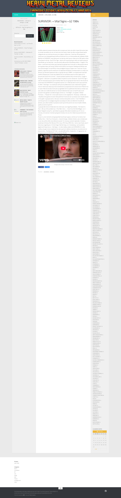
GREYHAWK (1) (96, 155)
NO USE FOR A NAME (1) (98, 255)
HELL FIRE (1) (96, 165)
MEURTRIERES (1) (97, 235)
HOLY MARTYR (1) (97, 176)
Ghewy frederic (17, 43)
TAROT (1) (95, 366)
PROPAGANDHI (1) (97, 284)
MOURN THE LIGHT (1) (98, 244)
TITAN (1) (95, 383)
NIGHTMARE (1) (96, 254)
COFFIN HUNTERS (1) (97, 79)
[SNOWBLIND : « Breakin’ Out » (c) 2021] (24, 131)
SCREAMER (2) (96, 324)
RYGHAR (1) (95, 308)
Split (15, 477)
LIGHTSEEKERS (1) (97, 208)
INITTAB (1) (95, 181)
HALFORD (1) (95, 158)
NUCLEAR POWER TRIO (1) (98, 259)
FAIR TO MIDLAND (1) (97, 126)
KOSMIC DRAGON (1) (97, 203)
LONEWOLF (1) (96, 210)
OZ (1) (94, 269)
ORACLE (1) (95, 262)
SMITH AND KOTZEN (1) (98, 334)
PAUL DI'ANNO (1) (97, 274)
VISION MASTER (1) (97, 407)
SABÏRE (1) (95, 309)
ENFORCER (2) (96, 121)
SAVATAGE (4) (96, 319)
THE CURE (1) (96, 370)
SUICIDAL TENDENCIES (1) (98, 360)
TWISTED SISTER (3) (97, 393)
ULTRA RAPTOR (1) (97, 400)
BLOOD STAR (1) (96, 54)
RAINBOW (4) (96, 291)
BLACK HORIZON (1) (97, 44)
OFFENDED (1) (96, 260)
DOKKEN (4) (95, 107)
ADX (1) (94, 28)
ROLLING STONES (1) (97, 303)
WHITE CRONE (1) (96, 422)
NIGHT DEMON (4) (97, 247)
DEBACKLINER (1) (96, 96)
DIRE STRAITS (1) (96, 106)
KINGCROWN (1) (96, 198)
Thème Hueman (32, 495)
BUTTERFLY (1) (96, 65)
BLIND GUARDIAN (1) (97, 52)
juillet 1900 (16, 463)
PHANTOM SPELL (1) (97, 276)
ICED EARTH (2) (96, 180)
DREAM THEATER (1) (97, 111)
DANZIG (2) (95, 87)
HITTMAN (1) (95, 175)
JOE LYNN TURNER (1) (97, 190)
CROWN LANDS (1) (97, 86)
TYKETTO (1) (95, 397)
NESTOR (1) (95, 245)
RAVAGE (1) (95, 292)
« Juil (96, 449)
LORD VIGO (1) (96, 213)
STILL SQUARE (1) (96, 356)
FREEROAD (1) (96, 138)
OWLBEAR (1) (96, 267)
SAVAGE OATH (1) (96, 318)
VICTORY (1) (95, 405)
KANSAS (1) (95, 193)
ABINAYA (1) (95, 22)
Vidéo (15, 482)
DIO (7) (94, 104)
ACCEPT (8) (95, 27)
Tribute (15, 478)
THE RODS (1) (96, 375)
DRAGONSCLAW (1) (97, 109)
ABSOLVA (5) (95, 23)
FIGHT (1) (95, 129)
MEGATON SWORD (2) (97, 229)
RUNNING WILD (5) (97, 306)
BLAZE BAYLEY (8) (97, 49)
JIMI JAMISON (63, 29)
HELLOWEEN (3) (96, 166)
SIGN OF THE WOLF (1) (98, 326)
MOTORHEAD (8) (96, 242)
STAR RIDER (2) (96, 353)
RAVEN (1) (95, 294)
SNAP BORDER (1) (97, 336)
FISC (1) (94, 133)
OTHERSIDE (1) (96, 264)
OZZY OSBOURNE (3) (97, 271)
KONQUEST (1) (96, 202)
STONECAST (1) (96, 358)
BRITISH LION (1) (96, 62)
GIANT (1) (95, 151)
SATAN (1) (95, 316)
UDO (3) (94, 398)
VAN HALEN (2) (96, 402)
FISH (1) (94, 134)
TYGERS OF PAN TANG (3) (98, 395)
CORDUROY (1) (96, 82)
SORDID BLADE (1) (97, 343)
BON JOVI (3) (95, 59)
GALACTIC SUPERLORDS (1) (99, 141)
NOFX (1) (95, 257)
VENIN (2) (95, 403)
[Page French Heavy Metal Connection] (33, 15)
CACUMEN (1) (96, 67)
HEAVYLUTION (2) (97, 163)
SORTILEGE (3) (96, 345)
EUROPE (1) (95, 123)
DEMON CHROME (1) (97, 101)
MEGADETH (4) (96, 227)
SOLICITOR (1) (96, 340)
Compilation (16, 470)
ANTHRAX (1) (95, 35)
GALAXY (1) (95, 143)
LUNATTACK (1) (96, 215)
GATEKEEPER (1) (96, 148)
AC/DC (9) (95, 25)
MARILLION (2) (96, 223)
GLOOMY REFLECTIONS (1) (98, 153)
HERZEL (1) (95, 171)
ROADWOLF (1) (96, 301)
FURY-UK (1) (95, 139)
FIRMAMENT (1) (96, 131)
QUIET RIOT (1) (96, 289)
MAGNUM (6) (96, 217)
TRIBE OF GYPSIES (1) (97, 392)
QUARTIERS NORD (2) (97, 286)
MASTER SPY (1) (96, 225)
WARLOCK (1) (96, 413)
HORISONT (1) (96, 178)
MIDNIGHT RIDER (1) (97, 239)
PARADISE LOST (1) (97, 272)
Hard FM (61, 30)
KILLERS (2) (95, 197)
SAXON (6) (95, 321)
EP (14, 472)
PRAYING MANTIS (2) (97, 281)
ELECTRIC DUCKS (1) (97, 118)
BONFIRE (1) (95, 60)
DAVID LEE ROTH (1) (97, 89)
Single (15, 475)
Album (62, 27)
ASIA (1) (94, 39)
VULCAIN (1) (95, 410)
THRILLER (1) (95, 382)
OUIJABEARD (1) (96, 266)
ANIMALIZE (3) (96, 33)
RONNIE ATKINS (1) (97, 304)
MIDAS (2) (95, 237)
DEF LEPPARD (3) (96, 99)
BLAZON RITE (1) (96, 50)
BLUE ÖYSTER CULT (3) (98, 55)
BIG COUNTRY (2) (96, 42)
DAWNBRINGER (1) (97, 92)
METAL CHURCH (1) (97, 230)
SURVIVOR (69, 29)
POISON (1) (95, 279)
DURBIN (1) (95, 114)
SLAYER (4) (95, 331)
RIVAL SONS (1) (96, 299)
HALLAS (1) (95, 160)
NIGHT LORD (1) (96, 249)
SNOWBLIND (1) (96, 338)
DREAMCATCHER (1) (97, 113)
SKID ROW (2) (96, 329)
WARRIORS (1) (96, 419)
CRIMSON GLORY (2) (97, 84)
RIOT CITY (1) (95, 297)
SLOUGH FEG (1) (96, 333)
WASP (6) (95, 420)
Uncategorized (17, 480)
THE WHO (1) (95, 378)
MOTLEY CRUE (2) (96, 240)
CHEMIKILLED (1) (96, 74)
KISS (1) (94, 200)
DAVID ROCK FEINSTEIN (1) (99, 91)
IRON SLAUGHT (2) (97, 186)
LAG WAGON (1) (96, 207)
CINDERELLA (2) (96, 77)
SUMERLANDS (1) (96, 361)
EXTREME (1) (95, 124)
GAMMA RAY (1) (96, 146)
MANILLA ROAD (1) (97, 220)
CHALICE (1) (95, 72)
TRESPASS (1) (96, 390)
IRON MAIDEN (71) (97, 185)
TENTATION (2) (96, 368)
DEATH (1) (95, 94)
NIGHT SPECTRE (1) (97, 250)
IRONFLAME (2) (96, 188)
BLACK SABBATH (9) (97, 45)
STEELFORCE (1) (96, 355)
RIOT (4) (94, 296)
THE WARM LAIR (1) (97, 376)
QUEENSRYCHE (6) (97, 287)
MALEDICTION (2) (96, 218)
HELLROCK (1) (96, 168)
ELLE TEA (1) (95, 119)
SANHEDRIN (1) (96, 314)
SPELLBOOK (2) (96, 350)
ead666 (41, 25)
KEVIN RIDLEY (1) (96, 195)
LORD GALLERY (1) (97, 212)
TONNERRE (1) (96, 385)
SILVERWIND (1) (96, 328)
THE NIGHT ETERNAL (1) (98, 373)
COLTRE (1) (95, 81)
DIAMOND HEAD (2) (97, 102)
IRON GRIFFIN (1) (96, 183)
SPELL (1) (95, 348)
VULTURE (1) (95, 412)
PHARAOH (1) (96, 277)
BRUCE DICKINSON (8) (97, 64)
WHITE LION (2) (96, 424)
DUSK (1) (95, 116)
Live (15, 473)
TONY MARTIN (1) (96, 387)
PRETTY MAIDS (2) (97, 282)
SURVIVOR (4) (96, 363)
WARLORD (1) (96, 415)
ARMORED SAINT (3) (97, 37)
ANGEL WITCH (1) (96, 32)
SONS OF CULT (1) (97, 341)
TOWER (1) (95, 388)
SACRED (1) (95, 313)
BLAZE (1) (95, 47)
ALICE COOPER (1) (97, 30)
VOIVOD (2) (95, 408)
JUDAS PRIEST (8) (96, 192)
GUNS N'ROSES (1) (97, 156)
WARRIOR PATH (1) (97, 417)
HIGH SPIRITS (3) (96, 173)
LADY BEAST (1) (96, 205)
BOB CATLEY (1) (96, 57)
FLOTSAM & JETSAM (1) (98, 136)
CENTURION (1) (96, 70)
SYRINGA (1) (95, 365)
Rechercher (16, 33)
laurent (15, 56)
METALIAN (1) (96, 232)
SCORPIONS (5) (96, 323)
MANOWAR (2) (96, 222)
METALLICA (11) (96, 234)
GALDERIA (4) (96, 144)
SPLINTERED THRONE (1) (98, 351)
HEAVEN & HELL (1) (97, 161)
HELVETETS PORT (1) (97, 170)
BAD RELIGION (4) (96, 40)
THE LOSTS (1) (96, 371)
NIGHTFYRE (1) (96, 252)
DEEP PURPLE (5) (96, 97)
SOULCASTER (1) (96, 346)
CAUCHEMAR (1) (96, 69)
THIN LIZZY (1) (96, 380)
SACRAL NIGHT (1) (97, 311)
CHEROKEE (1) (96, 76)
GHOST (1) (95, 149)
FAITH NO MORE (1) (97, 128)
